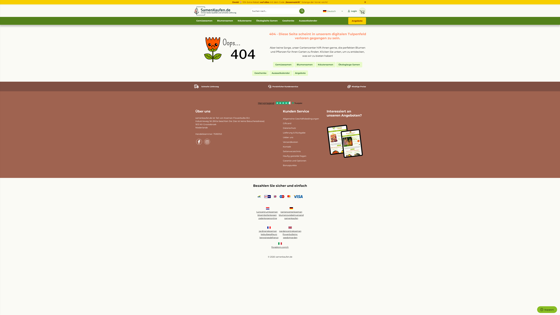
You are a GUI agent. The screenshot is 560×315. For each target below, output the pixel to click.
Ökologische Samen (267, 20)
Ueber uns (288, 137)
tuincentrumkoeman (267, 212)
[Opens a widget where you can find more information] (547, 310)
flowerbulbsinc (290, 234)
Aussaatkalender (308, 20)
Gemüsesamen (204, 20)
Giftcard (287, 123)
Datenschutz (289, 128)
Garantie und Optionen (294, 160)
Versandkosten (290, 142)
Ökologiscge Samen (349, 64)
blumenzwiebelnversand (291, 215)
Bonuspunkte (290, 165)
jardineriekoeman (268, 231)
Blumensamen (225, 20)
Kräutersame (245, 20)
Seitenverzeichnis (292, 151)
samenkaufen (291, 218)
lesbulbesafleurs (269, 234)
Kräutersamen (325, 64)
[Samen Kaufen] (215, 11)
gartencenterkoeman (291, 212)
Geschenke (288, 20)
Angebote (357, 21)
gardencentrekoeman (290, 231)
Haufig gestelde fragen (294, 156)
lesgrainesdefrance (268, 237)
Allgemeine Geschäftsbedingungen (301, 118)
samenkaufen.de (203, 118)
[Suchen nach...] (302, 11)
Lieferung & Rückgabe (294, 132)
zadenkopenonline (267, 218)
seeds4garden (290, 237)
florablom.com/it (280, 247)
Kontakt (287, 146)
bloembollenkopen (267, 215)
